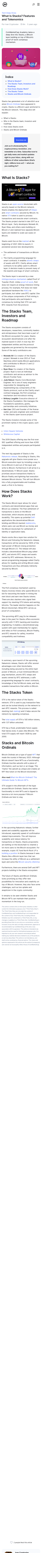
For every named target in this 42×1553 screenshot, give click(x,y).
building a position (9, 853)
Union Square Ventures (13, 431)
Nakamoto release (9, 456)
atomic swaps (33, 260)
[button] (38, 4)
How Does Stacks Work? (18, 89)
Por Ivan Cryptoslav (10, 24)
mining (4, 279)
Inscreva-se (21, 140)
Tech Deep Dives (9, 13)
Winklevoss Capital (12, 434)
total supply (10, 719)
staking (17, 711)
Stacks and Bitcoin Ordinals (19, 94)
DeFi (33, 517)
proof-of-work (27, 282)
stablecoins (30, 523)
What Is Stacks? (14, 81)
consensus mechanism (16, 279)
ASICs (26, 290)
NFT (34, 754)
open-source (18, 204)
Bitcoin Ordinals (13, 104)
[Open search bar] (33, 4)
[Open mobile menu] (38, 4)
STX (9, 215)
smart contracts (12, 213)
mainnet (25, 241)
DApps (34, 210)
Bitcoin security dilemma (28, 862)
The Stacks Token (15, 91)
